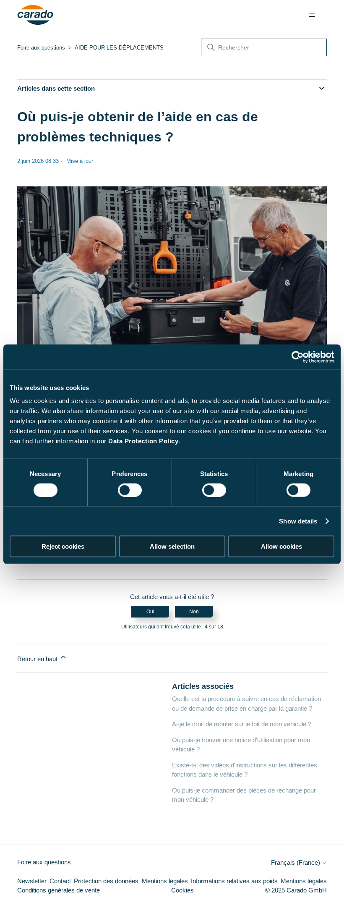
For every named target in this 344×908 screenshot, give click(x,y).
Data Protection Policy (143, 441)
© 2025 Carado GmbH (296, 890)
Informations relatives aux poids (234, 880)
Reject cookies (63, 546)
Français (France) (296, 862)
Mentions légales (165, 880)
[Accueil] (35, 15)
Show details (298, 520)
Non (194, 612)
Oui (150, 612)
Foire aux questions (41, 47)
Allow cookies (281, 546)
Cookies (182, 890)
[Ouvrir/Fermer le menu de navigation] (312, 15)
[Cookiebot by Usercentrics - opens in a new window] (297, 357)
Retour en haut (38, 658)
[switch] (130, 490)
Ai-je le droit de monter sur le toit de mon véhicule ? (241, 723)
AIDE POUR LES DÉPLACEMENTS (119, 47)
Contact (60, 880)
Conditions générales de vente (58, 890)
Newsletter (32, 880)
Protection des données (106, 880)
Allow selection (172, 546)
